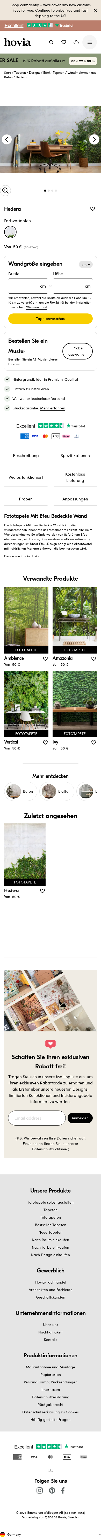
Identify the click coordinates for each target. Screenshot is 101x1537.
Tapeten (20, 72)
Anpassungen (75, 498)
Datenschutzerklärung (50, 1396)
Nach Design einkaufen (50, 1254)
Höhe (72, 280)
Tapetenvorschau (50, 318)
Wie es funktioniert (26, 477)
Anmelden (80, 1117)
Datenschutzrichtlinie (49, 1148)
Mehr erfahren (52, 408)
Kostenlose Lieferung (75, 477)
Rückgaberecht (50, 1404)
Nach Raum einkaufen (50, 1239)
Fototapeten (50, 1217)
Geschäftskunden (50, 1297)
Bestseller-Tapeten (50, 1224)
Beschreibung (26, 455)
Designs (34, 72)
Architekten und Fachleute (51, 1289)
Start (7, 72)
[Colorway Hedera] (10, 232)
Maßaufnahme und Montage (50, 1366)
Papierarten (50, 1374)
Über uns (50, 1324)
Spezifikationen (75, 455)
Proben (26, 498)
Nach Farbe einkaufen (50, 1247)
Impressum (50, 1389)
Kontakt (50, 1339)
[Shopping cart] (76, 42)
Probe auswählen (77, 351)
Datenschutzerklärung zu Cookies (50, 1411)
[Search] (51, 42)
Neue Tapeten (50, 1232)
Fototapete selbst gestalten (51, 1202)
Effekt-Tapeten (53, 72)
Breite (27, 280)
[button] (63, 42)
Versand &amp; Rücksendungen (50, 1381)
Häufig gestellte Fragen (50, 1419)
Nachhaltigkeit (50, 1332)
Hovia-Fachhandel (50, 1282)
